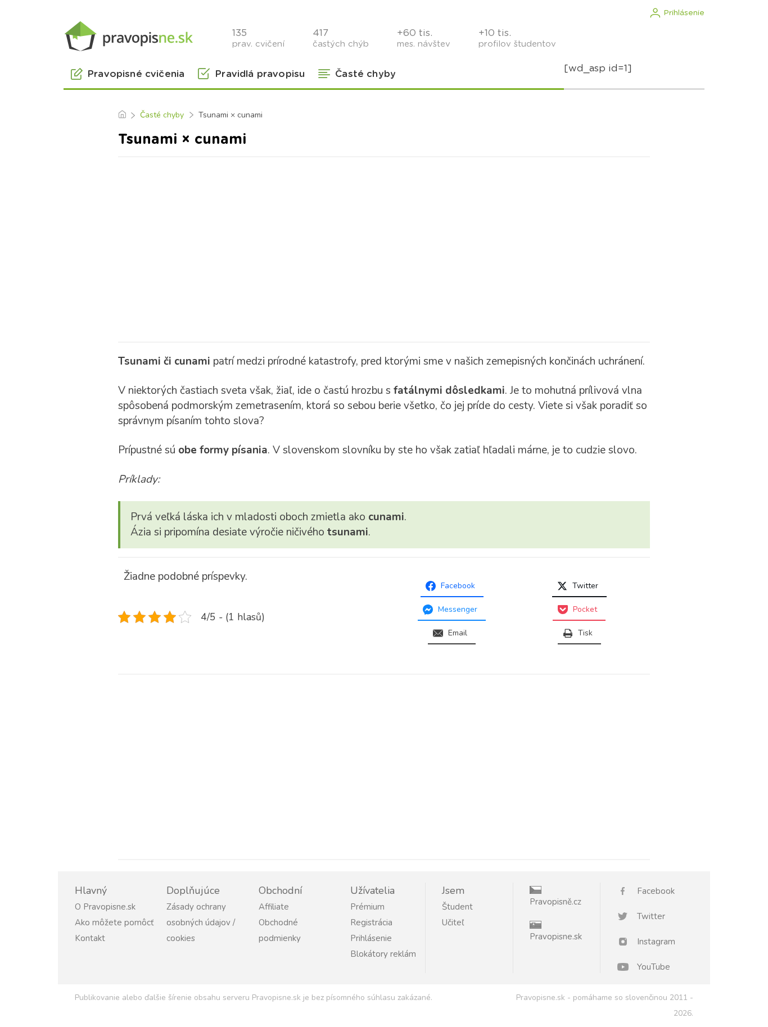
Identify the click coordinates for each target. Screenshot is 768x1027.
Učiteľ (453, 922)
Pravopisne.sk (556, 936)
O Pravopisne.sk (105, 906)
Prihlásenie (683, 13)
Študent (457, 906)
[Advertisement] (384, 247)
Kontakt (90, 938)
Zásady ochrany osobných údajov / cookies (200, 922)
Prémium (367, 906)
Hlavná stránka (121, 115)
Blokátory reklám (383, 954)
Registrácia (371, 922)
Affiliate (274, 906)
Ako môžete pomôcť (114, 922)
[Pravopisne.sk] (128, 35)
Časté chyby (162, 115)
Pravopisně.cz (555, 901)
